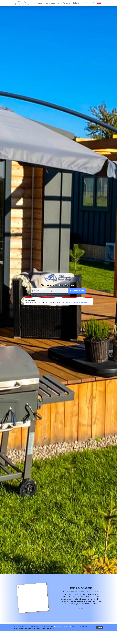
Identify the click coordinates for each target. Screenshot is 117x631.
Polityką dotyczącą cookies (62, 626)
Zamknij (99, 627)
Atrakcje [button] (66, 3)
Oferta (39, 3)
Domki (59, 3)
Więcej (81, 608)
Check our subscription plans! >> (79, 302)
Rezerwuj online (91, 3)
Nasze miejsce (49, 3)
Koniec (54, 291)
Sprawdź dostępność (77, 291)
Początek (36, 291)
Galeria (76, 3)
